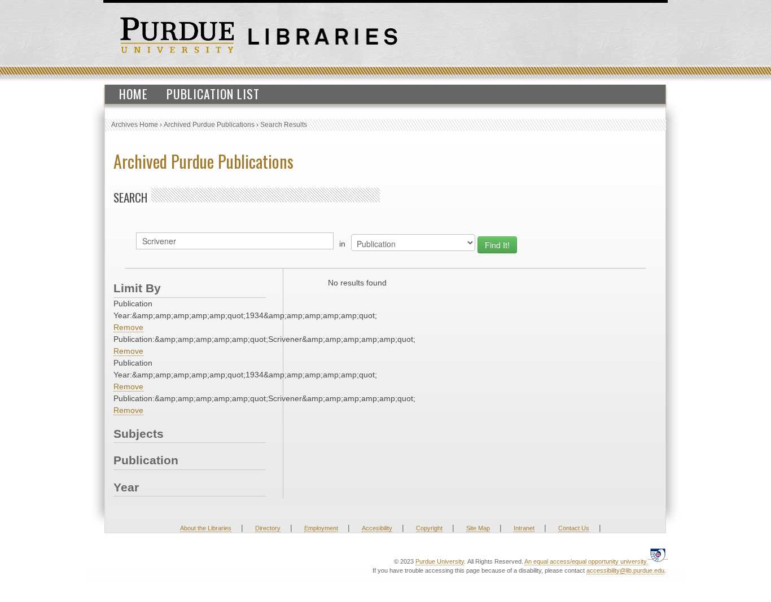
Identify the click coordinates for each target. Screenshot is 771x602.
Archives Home (134, 125)
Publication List (213, 94)
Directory (268, 528)
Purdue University (439, 561)
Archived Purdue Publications (209, 125)
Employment (321, 528)
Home (133, 94)
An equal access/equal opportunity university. (586, 561)
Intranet (524, 528)
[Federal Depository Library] (658, 555)
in (342, 243)
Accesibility (377, 528)
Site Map (478, 528)
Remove (128, 327)
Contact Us (573, 528)
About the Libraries (205, 528)
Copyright (429, 528)
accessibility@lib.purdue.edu (625, 570)
